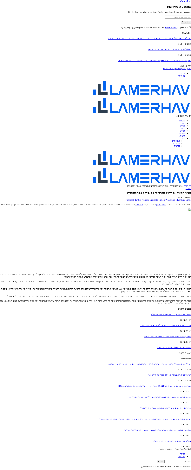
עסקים (182, 126)
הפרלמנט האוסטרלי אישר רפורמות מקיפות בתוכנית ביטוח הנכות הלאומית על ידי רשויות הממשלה (149, 38)
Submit (160, 461)
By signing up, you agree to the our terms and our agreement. (154, 27)
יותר (183, 138)
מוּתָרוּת (182, 133)
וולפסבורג (139, 204)
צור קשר (181, 76)
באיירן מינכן (161, 204)
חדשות (182, 136)
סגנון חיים (176, 141)
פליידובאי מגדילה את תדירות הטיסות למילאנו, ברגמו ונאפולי (165, 408)
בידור (183, 123)
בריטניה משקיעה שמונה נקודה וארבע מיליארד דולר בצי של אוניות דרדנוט (160, 397)
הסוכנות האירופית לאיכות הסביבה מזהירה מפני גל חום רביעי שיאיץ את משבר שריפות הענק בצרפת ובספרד (145, 419)
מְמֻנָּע (183, 128)
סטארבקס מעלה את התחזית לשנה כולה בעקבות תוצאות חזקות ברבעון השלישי (157, 430)
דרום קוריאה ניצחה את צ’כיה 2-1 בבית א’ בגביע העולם (167, 336)
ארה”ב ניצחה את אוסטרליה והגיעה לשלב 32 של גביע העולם (165, 325)
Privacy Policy (171, 27)
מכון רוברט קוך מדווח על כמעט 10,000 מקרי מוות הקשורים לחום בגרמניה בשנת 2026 (154, 60)
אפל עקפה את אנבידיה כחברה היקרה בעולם (172, 441)
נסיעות (177, 146)
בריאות (182, 120)
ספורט (182, 131)
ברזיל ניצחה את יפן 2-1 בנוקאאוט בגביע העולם (171, 314)
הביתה (182, 73)
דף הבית (187, 186)
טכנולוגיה (176, 143)
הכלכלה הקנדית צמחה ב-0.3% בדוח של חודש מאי (169, 49)
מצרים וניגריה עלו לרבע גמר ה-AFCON (174, 347)
